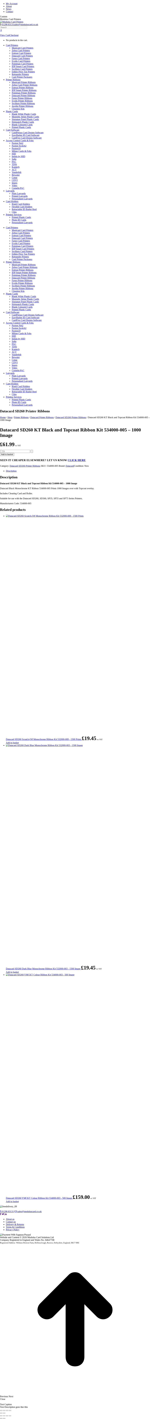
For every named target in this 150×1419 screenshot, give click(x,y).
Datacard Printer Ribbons (42, 417)
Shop (9, 417)
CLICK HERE (77, 460)
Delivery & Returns (15, 1224)
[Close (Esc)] (10, 1410)
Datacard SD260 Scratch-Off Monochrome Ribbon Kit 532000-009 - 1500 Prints (44, 739)
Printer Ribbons (21, 417)
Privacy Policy (12, 1229)
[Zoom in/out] (1, 1410)
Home (3, 417)
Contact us (11, 1221)
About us (10, 1219)
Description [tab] (11, 471)
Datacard (70, 466)
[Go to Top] (75, 1394)
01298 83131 (8, 24)
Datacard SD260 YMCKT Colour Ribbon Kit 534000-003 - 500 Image (39, 1198)
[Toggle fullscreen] (4, 1410)
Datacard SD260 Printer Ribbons (71, 417)
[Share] (7, 1410)
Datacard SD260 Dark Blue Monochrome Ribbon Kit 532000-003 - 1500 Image (43, 968)
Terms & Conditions (15, 1227)
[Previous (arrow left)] (1, 1413)
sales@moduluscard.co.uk (26, 24)
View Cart (5, 35)
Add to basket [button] (12, 742)
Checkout (14, 35)
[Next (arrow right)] (4, 1413)
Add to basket (7, 454)
